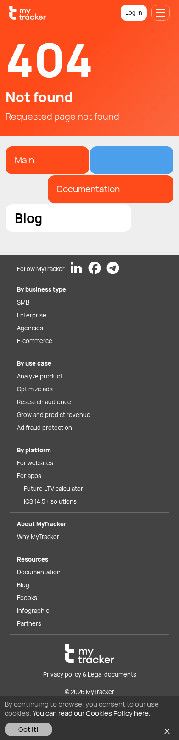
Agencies (30, 328)
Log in (133, 12)
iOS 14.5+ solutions (50, 501)
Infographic (33, 610)
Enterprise (31, 315)
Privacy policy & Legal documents (89, 674)
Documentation (39, 572)
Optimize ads (35, 389)
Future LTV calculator (53, 488)
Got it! (28, 729)
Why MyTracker (38, 537)
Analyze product (39, 376)
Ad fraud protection (44, 427)
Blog (23, 585)
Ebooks (27, 598)
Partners (29, 623)
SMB (23, 302)
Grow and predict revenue (53, 415)
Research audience (44, 402)
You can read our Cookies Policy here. (92, 713)
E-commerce (34, 341)
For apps (29, 476)
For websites (35, 463)
